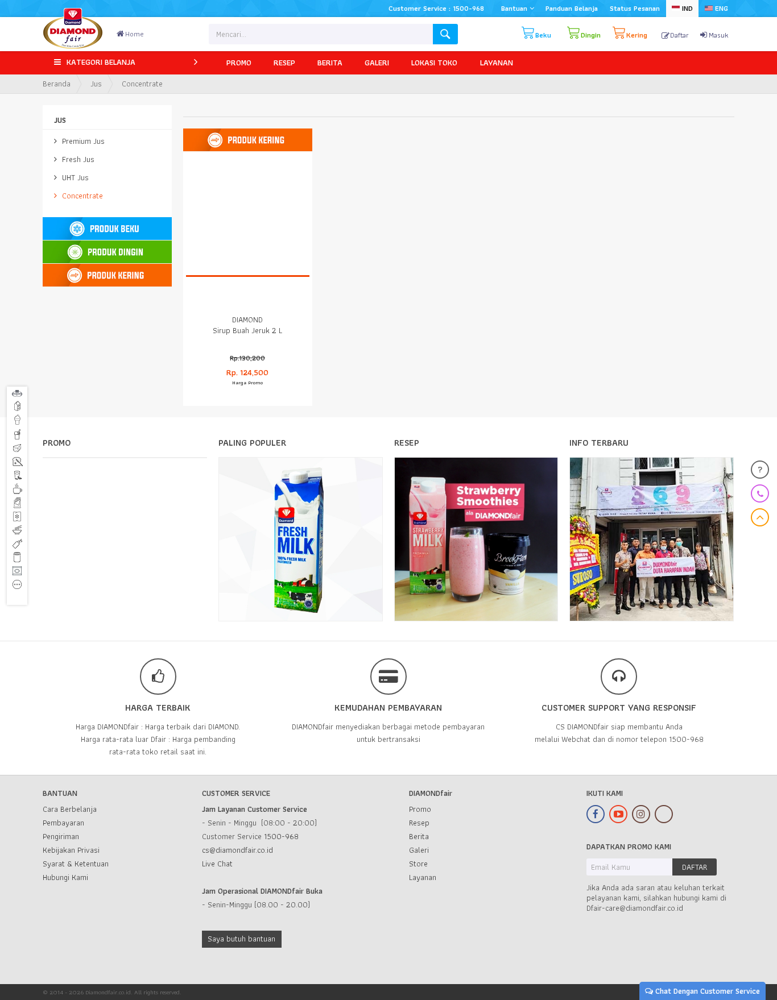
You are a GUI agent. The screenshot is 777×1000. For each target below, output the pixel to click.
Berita (419, 836)
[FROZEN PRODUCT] (107, 228)
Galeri (419, 850)
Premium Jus (82, 141)
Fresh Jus (77, 159)
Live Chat (217, 863)
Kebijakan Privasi (71, 850)
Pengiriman (61, 836)
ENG (720, 8)
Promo (420, 809)
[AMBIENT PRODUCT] (107, 275)
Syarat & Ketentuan (76, 863)
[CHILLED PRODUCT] (107, 252)
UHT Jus (74, 177)
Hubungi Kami (65, 877)
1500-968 (281, 836)
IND (686, 8)
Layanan (422, 877)
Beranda (57, 83)
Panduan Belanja (571, 8)
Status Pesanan (635, 8)
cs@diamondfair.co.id (237, 850)
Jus (96, 83)
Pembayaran (63, 822)
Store (418, 863)
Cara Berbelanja (70, 809)
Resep (419, 822)
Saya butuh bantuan (241, 938)
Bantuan (515, 8)
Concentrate (81, 195)
